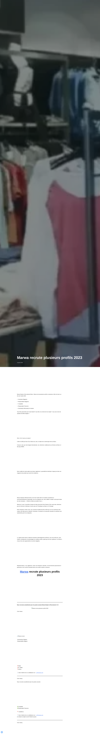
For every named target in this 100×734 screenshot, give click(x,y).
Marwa (24, 571)
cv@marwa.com (39, 672)
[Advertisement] (40, 382)
